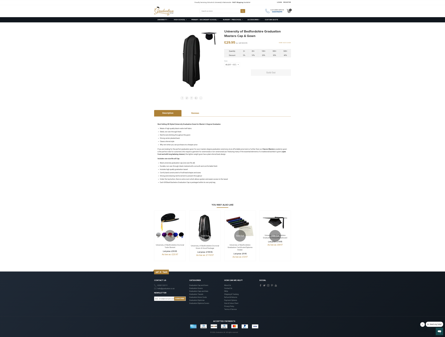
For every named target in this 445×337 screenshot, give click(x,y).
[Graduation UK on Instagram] (268, 285)
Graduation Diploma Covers (199, 303)
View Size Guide (285, 42)
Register (287, 2)
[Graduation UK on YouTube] (276, 285)
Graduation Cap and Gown (198, 285)
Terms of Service (230, 309)
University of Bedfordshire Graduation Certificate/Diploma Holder (240, 247)
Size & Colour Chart (231, 303)
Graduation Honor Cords (198, 297)
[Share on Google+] (196, 98)
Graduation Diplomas (197, 300)
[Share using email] (200, 98)
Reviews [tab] (195, 113)
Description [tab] (167, 113)
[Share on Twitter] (186, 98)
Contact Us (228, 288)
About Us (227, 285)
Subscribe (179, 299)
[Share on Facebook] (182, 98)
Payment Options (230, 300)
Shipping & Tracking (231, 294)
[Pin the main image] (191, 98)
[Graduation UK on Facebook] (260, 285)
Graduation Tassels (196, 294)
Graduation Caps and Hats (198, 291)
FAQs (226, 291)
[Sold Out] (275, 221)
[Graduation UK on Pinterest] (272, 285)
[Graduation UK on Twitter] (264, 285)
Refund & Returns (230, 297)
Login (279, 2)
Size (225, 61)
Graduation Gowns (196, 288)
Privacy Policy (229, 306)
